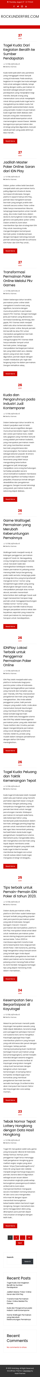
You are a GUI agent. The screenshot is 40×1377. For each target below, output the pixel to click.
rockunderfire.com (20, 16)
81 (29, 1237)
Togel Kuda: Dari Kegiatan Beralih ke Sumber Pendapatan (19, 52)
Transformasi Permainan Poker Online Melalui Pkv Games (18, 279)
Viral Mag (27, 1371)
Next (20, 1243)
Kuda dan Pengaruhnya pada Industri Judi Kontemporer (19, 401)
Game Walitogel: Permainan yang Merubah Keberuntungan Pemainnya (17, 529)
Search (10, 1257)
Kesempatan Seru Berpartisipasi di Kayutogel (18, 1004)
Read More (10, 141)
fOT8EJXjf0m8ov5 (12, 64)
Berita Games (10, 67)
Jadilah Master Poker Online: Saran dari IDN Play (19, 166)
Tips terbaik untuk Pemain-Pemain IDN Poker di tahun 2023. (20, 892)
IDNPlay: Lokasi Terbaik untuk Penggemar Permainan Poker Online (17, 656)
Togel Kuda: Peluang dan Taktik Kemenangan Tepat (20, 776)
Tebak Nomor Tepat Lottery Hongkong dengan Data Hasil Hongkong (19, 1128)
